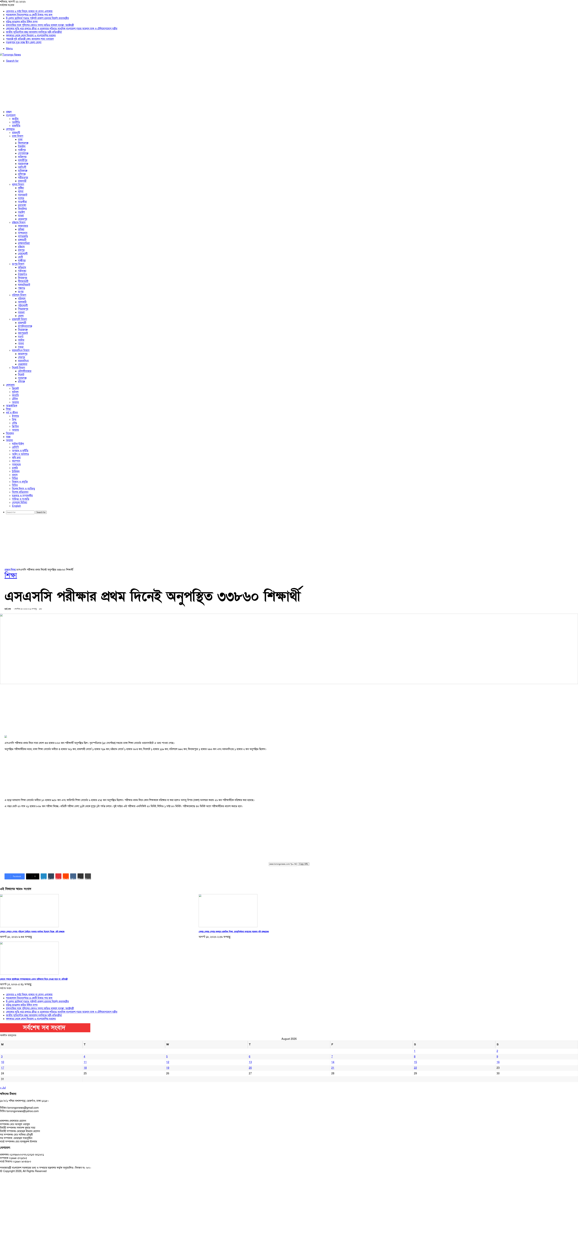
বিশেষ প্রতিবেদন (20, 492)
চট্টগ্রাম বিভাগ (18, 222)
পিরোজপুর (23, 309)
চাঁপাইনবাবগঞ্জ (25, 326)
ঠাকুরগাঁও (22, 274)
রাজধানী (16, 132)
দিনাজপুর (22, 278)
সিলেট (21, 374)
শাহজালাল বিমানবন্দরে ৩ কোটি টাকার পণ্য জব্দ (29, 15)
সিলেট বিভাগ (18, 367)
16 (498, 1062)
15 (415, 1062)
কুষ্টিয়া (21, 188)
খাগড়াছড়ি (23, 236)
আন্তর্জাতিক (11, 405)
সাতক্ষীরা (22, 202)
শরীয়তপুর (23, 177)
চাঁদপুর (21, 250)
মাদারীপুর (22, 160)
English (16, 506)
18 (85, 1068)
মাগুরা (21, 215)
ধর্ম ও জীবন (12, 412)
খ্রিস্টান (15, 426)
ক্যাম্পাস (16, 461)
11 (85, 1062)
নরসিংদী (22, 167)
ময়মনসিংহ (23, 361)
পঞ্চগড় (21, 288)
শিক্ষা (8, 409)
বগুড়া (20, 347)
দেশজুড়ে (10, 129)
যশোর (21, 198)
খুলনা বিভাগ (18, 184)
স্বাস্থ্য (8, 437)
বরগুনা (21, 312)
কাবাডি (15, 395)
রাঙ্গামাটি (22, 240)
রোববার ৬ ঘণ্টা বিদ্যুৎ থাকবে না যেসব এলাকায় (29, 11)
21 (332, 1068)
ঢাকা (20, 139)
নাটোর (21, 340)
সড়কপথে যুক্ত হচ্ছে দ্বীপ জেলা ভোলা (23, 42)
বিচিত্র (15, 478)
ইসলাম (15, 416)
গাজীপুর (22, 150)
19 (167, 1068)
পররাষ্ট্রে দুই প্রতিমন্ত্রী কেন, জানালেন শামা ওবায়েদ (30, 39)
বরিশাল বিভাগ (19, 295)
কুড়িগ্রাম (22, 267)
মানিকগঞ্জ (22, 170)
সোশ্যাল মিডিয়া (19, 502)
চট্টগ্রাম (21, 246)
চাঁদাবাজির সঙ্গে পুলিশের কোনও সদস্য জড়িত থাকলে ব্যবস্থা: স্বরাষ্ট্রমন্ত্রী (40, 25)
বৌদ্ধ (14, 423)
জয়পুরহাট (23, 333)
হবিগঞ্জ (21, 381)
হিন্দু (14, 419)
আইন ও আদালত (20, 454)
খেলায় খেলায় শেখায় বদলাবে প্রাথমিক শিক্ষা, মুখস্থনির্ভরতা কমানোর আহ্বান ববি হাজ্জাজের (234, 931)
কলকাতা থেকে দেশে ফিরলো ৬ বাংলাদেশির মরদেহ (31, 35)
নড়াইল (21, 212)
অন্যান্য (15, 402)
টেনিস (15, 399)
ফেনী (20, 257)
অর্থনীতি (16, 122)
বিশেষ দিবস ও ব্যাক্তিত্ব (23, 488)
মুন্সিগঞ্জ (22, 174)
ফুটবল (15, 392)
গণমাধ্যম (16, 464)
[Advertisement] (289, 86)
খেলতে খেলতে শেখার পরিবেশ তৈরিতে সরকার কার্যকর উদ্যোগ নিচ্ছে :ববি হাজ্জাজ (32, 931)
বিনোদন (10, 433)
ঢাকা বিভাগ (17, 136)
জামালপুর (22, 354)
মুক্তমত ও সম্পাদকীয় (22, 495)
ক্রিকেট (15, 388)
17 (2, 1068)
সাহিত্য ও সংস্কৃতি (20, 499)
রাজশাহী (22, 322)
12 (167, 1062)
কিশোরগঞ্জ (23, 143)
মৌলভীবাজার (24, 371)
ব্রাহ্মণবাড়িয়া (24, 243)
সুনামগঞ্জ (22, 378)
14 (332, 1062)
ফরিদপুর (22, 157)
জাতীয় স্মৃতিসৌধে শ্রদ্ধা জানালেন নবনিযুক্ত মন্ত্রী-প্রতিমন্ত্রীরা (34, 32)
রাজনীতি (16, 125)
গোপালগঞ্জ (23, 153)
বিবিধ (15, 485)
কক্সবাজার (23, 226)
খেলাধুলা (10, 385)
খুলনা (20, 191)
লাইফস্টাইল (18, 443)
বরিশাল (21, 298)
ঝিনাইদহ (22, 208)
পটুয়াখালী (23, 305)
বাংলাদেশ (11, 115)
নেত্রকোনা (22, 364)
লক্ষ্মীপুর (22, 260)
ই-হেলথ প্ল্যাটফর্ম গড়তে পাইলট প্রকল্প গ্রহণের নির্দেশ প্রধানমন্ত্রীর (37, 18)
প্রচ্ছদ (9, 112)
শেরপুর (21, 357)
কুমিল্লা (21, 229)
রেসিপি (15, 447)
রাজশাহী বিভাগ (19, 319)
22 (415, 1068)
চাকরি (15, 468)
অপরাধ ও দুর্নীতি (20, 450)
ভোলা (21, 316)
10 (2, 1062)
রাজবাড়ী (22, 181)
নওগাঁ (20, 336)
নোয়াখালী (23, 253)
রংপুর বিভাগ (18, 264)
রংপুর (20, 291)
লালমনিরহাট (24, 284)
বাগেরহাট (22, 195)
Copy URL (303, 864)
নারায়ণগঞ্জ (23, 163)
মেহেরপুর (22, 219)
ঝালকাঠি (22, 302)
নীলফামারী (23, 281)
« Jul (3, 1088)
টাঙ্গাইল (21, 146)
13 (250, 1062)
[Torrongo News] (10, 55)
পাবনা (21, 343)
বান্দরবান (22, 233)
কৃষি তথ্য (16, 457)
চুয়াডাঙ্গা (22, 205)
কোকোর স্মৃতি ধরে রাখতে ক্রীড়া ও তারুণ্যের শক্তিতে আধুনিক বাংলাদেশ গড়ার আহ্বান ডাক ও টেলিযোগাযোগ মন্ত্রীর (61, 28)
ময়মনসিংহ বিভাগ (20, 350)
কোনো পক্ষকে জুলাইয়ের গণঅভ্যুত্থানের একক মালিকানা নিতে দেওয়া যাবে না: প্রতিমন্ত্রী (34, 979)
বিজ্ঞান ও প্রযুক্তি (20, 482)
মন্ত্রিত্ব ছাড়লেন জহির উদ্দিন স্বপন (21, 21)
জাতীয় (15, 119)
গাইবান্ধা (22, 271)
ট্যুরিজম (16, 471)
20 (250, 1068)
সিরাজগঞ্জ (23, 329)
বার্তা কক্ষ (8, 609)
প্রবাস (15, 475)
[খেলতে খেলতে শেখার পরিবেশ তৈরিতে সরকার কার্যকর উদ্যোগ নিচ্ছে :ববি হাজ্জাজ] (29, 926)
